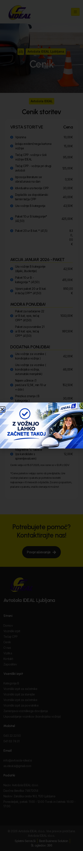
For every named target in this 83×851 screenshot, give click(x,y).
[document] (41, 425)
